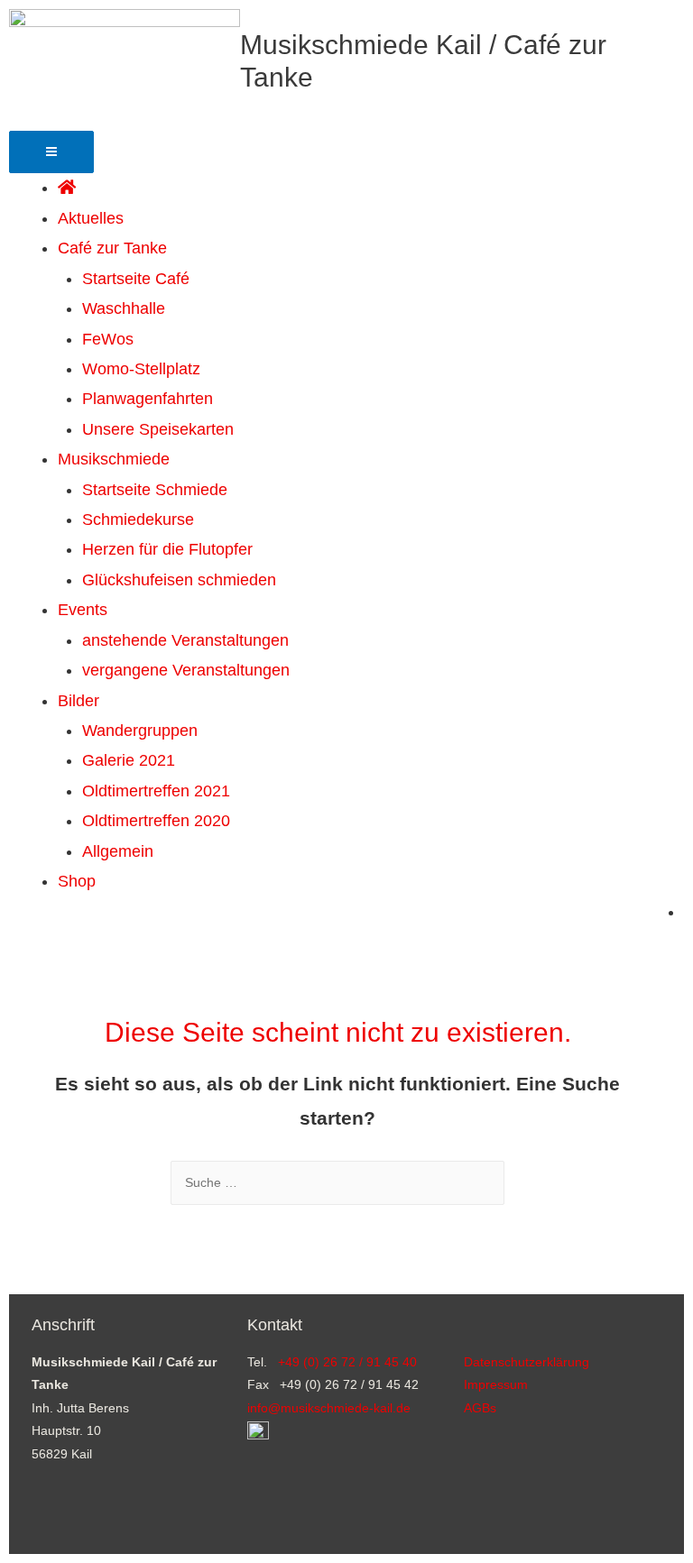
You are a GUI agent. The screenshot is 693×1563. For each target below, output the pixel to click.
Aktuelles (91, 218)
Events (82, 610)
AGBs (480, 1408)
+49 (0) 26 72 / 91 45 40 (347, 1362)
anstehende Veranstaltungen (185, 640)
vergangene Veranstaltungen (186, 670)
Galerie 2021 (128, 760)
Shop (77, 881)
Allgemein (117, 851)
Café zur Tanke (112, 248)
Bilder (78, 701)
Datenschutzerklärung (526, 1362)
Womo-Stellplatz (141, 369)
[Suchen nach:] (337, 1183)
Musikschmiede (114, 459)
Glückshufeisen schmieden (179, 580)
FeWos (108, 339)
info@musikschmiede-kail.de (329, 1408)
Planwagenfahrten (147, 399)
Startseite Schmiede (154, 490)
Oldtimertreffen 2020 (156, 821)
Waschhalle (123, 308)
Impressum (496, 1385)
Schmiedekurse (138, 519)
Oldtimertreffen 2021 (156, 791)
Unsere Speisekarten (158, 429)
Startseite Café (135, 279)
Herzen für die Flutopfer (167, 549)
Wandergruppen (140, 731)
